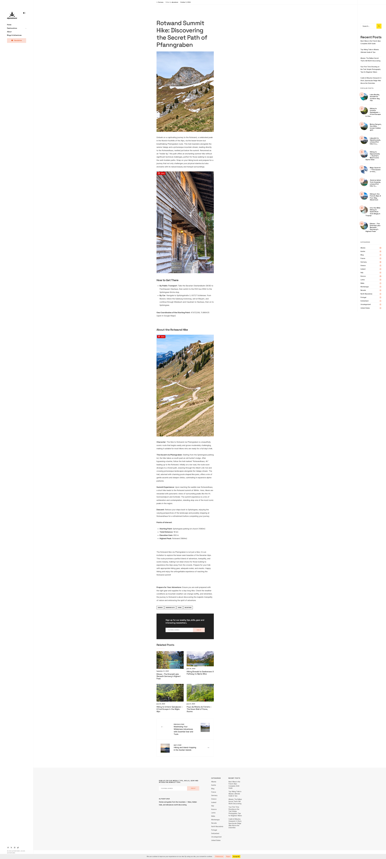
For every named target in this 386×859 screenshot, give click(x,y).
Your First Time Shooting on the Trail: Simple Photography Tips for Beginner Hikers (370, 69)
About (9, 32)
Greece (363, 265)
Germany (160, 2)
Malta (362, 283)
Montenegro (364, 287)
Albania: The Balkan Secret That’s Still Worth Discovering (235, 801)
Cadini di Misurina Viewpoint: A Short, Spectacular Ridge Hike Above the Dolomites (370, 80)
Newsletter (18, 40)
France (362, 258)
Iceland (362, 269)
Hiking (180, 607)
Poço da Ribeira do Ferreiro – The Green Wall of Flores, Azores (199, 709)
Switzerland (364, 301)
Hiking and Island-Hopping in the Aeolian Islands (185, 747)
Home (9, 25)
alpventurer (175, 2)
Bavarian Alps (170, 607)
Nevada (363, 290)
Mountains (188, 607)
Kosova (363, 276)
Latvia (362, 280)
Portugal (363, 297)
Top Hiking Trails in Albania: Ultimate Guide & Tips (234, 794)
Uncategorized (365, 304)
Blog (362, 255)
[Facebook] (8, 847)
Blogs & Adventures (14, 35)
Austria (362, 251)
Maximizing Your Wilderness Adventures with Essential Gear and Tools (183, 729)
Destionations (12, 28)
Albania (362, 248)
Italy (361, 272)
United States (365, 308)
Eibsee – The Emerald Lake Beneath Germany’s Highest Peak (168, 676)
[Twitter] (11, 847)
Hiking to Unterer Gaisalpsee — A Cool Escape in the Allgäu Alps (170, 709)
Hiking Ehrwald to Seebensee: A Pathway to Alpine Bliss (200, 672)
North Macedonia (366, 294)
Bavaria (160, 607)
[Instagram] (14, 847)
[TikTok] (17, 847)
